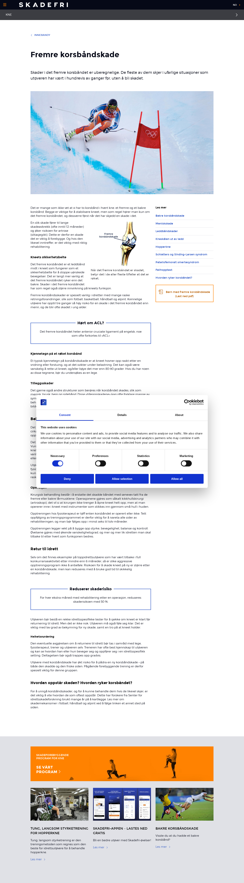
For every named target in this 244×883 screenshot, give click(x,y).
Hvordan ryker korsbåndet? (174, 277)
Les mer (36, 859)
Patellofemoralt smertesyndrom (177, 262)
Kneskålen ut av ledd (170, 239)
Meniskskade (164, 223)
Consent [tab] (65, 415)
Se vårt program (47, 769)
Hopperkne (163, 246)
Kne (9, 14)
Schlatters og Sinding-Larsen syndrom (181, 254)
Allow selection (122, 478)
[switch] (100, 463)
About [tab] (179, 415)
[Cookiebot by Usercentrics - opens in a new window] (187, 402)
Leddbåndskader (167, 231)
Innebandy (42, 35)
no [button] (235, 5)
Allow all (177, 478)
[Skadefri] (43, 5)
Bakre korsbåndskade (170, 215)
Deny (67, 478)
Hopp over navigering (215, 5)
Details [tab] (122, 415)
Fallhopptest (164, 270)
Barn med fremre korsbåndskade (188, 294)
